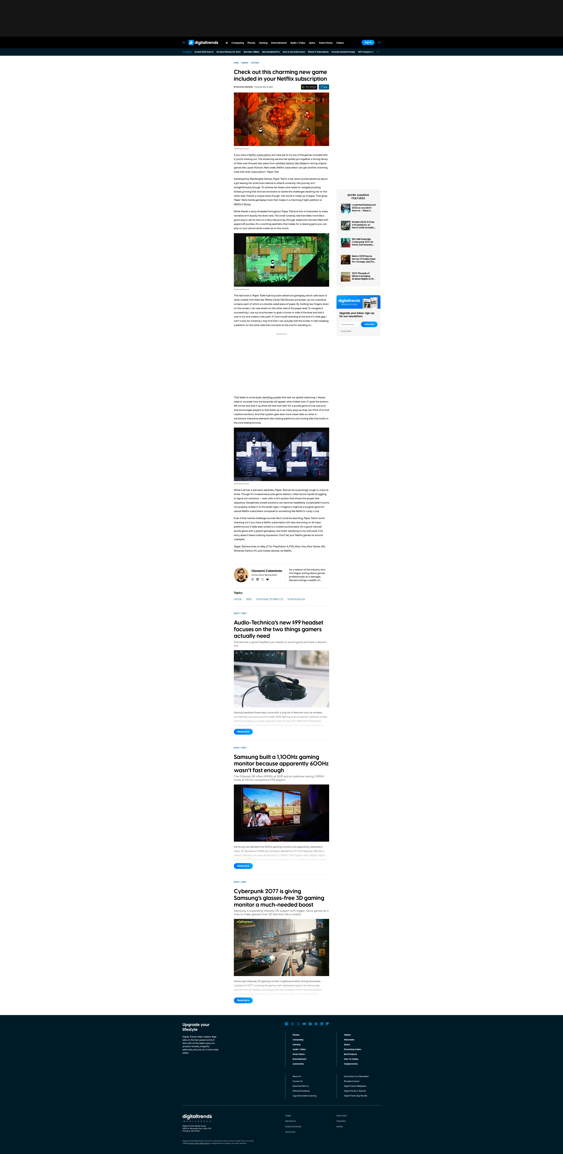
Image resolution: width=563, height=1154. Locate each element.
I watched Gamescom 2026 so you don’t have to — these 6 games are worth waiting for (364, 210)
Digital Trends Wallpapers (355, 1086)
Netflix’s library (242, 204)
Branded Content (351, 1081)
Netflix (249, 599)
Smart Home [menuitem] (326, 43)
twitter (262, 579)
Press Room (341, 1121)
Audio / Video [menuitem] (297, 43)
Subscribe (369, 324)
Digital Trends (198, 47)
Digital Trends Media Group (199, 1143)
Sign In (368, 42)
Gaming (296, 1044)
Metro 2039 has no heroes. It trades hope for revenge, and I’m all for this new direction (363, 262)
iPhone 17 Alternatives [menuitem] (318, 52)
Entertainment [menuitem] (279, 43)
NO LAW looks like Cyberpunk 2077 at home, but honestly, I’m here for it (362, 243)
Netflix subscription (260, 154)
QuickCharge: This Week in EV (269, 599)
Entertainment (299, 1059)
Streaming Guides (352, 1049)
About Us (297, 1076)
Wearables (349, 1039)
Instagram (292, 1023)
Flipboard (327, 1023)
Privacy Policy (346, 331)
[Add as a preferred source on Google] (309, 87)
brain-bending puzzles (268, 397)
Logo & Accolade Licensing (305, 1095)
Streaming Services (296, 599)
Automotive (298, 1064)
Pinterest (315, 1023)
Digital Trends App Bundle (355, 1095)
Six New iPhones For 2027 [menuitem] (228, 52)
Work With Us (290, 1121)
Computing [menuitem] (238, 43)
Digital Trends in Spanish (355, 1091)
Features (238, 599)
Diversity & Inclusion (293, 1126)
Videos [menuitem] (340, 43)
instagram (252, 579)
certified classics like (291, 163)
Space (347, 1044)
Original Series (351, 1064)
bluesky (267, 579)
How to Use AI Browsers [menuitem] (294, 52)
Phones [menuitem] (251, 43)
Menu (183, 42)
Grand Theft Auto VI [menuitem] (204, 52)
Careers (288, 1115)
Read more (243, 731)
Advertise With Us (301, 1086)
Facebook (286, 1023)
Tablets (347, 1035)
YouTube (304, 1023)
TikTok (310, 1023)
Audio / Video (299, 1049)
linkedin (257, 579)
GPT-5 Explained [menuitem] (366, 52)
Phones (296, 1035)
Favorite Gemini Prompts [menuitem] (343, 52)
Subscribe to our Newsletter (356, 1076)
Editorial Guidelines (301, 1091)
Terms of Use (290, 1132)
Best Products (350, 1054)
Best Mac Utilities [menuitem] (251, 52)
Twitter (298, 1023)
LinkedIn (321, 1023)
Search (379, 42)
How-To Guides (351, 1059)
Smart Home (299, 1054)
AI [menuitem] (227, 43)
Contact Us (298, 1081)
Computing (298, 1039)
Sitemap (339, 1126)
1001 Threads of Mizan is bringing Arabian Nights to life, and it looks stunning (363, 277)
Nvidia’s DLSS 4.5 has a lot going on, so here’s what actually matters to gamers (363, 226)
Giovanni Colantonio (244, 87)
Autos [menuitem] (312, 43)
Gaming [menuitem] (263, 43)
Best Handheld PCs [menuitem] (271, 52)
